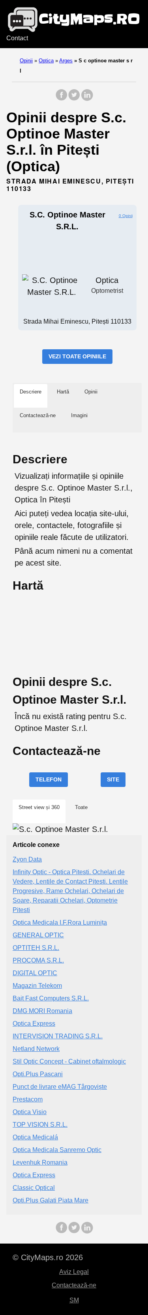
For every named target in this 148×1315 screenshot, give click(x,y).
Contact (17, 38)
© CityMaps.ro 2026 (48, 1257)
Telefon (49, 779)
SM (74, 1300)
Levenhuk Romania (40, 1162)
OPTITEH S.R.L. (36, 947)
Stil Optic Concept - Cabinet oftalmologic (69, 1061)
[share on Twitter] (74, 99)
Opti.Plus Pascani (38, 1074)
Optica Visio (30, 1112)
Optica (46, 61)
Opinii (26, 61)
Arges (66, 61)
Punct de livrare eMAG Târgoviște (60, 1086)
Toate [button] (81, 807)
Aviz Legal (74, 1271)
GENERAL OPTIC (38, 935)
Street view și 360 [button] (39, 807)
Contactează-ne (74, 1285)
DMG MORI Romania (42, 1011)
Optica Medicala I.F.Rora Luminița (60, 922)
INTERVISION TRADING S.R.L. (58, 1036)
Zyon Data (27, 859)
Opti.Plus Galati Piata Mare (50, 1200)
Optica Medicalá (35, 1137)
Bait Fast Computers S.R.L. (51, 998)
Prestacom (28, 1099)
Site (113, 779)
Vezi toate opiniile (77, 356)
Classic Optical (34, 1187)
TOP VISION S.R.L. (40, 1124)
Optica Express (34, 1023)
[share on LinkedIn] (87, 99)
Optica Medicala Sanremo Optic (57, 1149)
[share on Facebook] (61, 99)
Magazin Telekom (37, 985)
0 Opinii (126, 216)
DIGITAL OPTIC (35, 973)
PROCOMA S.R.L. (38, 960)
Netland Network (36, 1048)
